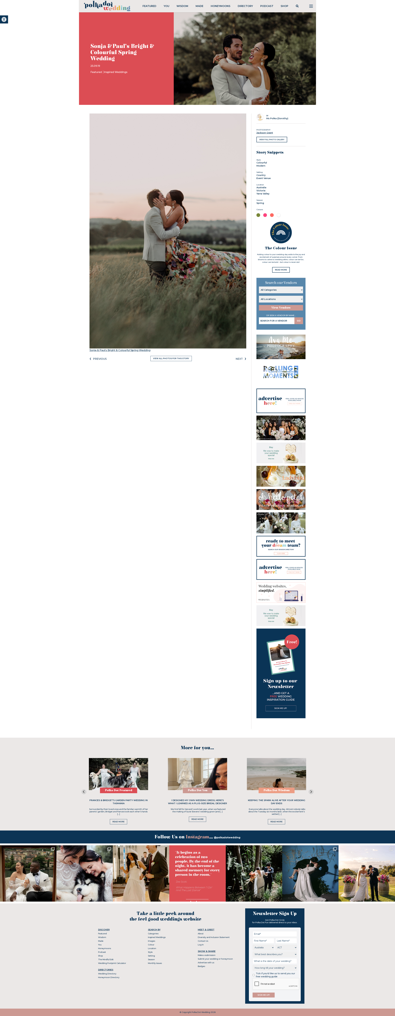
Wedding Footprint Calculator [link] (112, 963)
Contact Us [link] (203, 941)
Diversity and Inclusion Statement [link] (214, 937)
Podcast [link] (266, 6)
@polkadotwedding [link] (227, 837)
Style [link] (150, 952)
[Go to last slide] (83, 791)
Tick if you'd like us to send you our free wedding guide (275, 975)
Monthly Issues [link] (155, 963)
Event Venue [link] (263, 178)
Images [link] (151, 941)
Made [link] (199, 6)
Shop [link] (284, 6)
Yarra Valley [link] (262, 193)
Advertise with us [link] (206, 962)
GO (299, 320)
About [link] (201, 933)
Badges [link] (201, 966)
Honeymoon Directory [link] (108, 977)
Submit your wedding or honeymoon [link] (215, 959)
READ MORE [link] (281, 270)
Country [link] (261, 175)
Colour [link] (151, 945)
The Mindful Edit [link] (106, 959)
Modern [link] (260, 165)
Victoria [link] (260, 190)
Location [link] (152, 948)
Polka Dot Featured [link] (118, 790)
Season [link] (151, 959)
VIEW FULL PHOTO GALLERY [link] (271, 139)
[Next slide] (311, 791)
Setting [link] (151, 956)
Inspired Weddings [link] (115, 72)
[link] (4, 19)
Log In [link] (201, 945)
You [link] (166, 6)
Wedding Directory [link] (107, 974)
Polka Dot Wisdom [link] (277, 790)
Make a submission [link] (206, 955)
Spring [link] (260, 203)
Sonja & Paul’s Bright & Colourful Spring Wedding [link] (119, 350)
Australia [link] (261, 187)
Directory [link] (245, 6)
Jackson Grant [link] (264, 132)
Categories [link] (153, 933)
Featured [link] (149, 6)
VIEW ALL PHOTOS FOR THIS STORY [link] (171, 358)
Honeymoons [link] (220, 6)
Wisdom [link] (182, 6)
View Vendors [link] (281, 307)
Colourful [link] (261, 162)
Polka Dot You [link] (197, 790)
